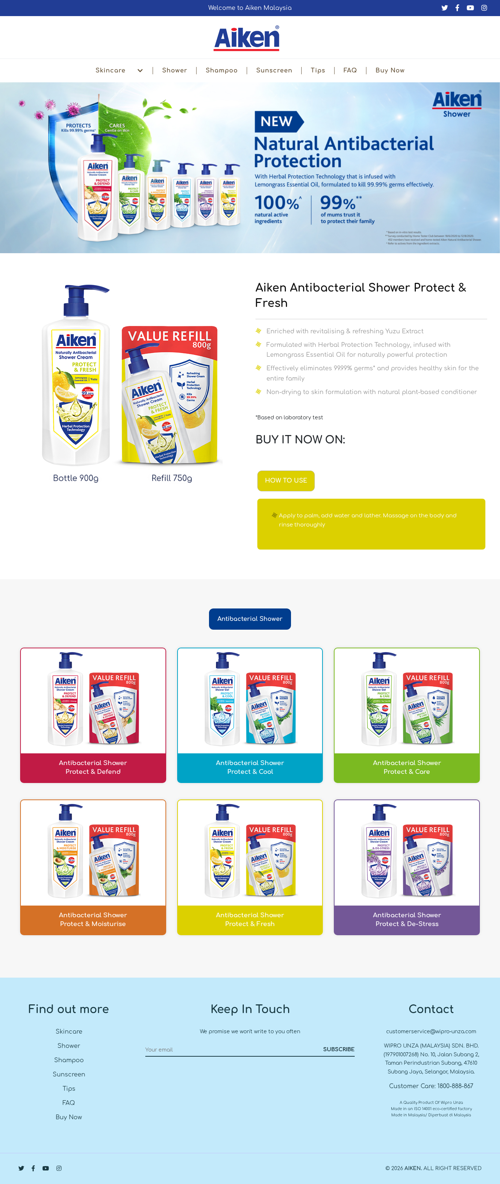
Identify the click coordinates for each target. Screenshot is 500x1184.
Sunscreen (274, 70)
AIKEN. (413, 1168)
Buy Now (390, 70)
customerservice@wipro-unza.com (431, 1031)
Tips (318, 70)
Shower (174, 70)
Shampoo (222, 70)
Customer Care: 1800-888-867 (431, 1086)
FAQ (350, 70)
